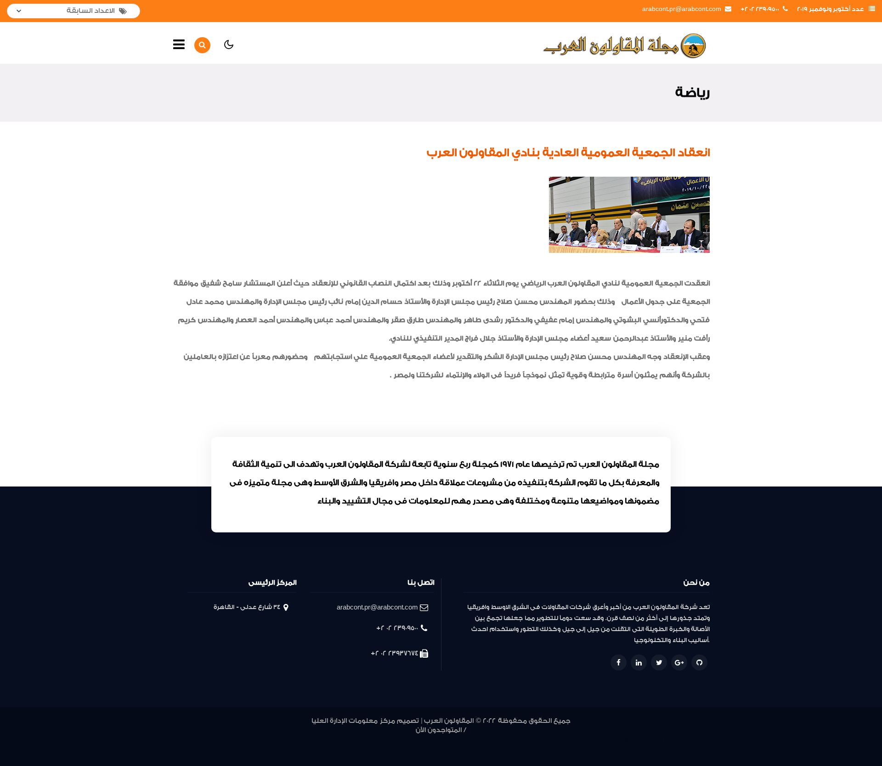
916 (601, 740)
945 (221, 740)
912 (648, 740)
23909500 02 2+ (760, 9)
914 (625, 740)
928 (449, 740)
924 (503, 740)
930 (422, 740)
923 (517, 740)
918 (578, 740)
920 (554, 740)
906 (691, 740)
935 (355, 740)
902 (418, 751)
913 (637, 740)
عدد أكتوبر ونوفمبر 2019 (830, 9)
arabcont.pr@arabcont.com (681, 9)
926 (476, 740)
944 (235, 740)
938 (313, 740)
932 (397, 740)
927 (463, 740)
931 (410, 740)
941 (274, 740)
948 (181, 740)
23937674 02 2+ (394, 653)
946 (208, 740)
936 (341, 740)
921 (543, 740)
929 (435, 740)
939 (299, 740)
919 (566, 740)
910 (669, 740)
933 (383, 740)
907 (679, 740)
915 (613, 740)
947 (194, 740)
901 (428, 751)
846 (463, 751)
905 (703, 740)
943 (248, 740)
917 (590, 740)
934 (369, 740)
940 (286, 740)
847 (450, 751)
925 (490, 740)
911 (659, 740)
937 (327, 740)
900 (438, 751)
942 (262, 740)
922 (530, 740)
